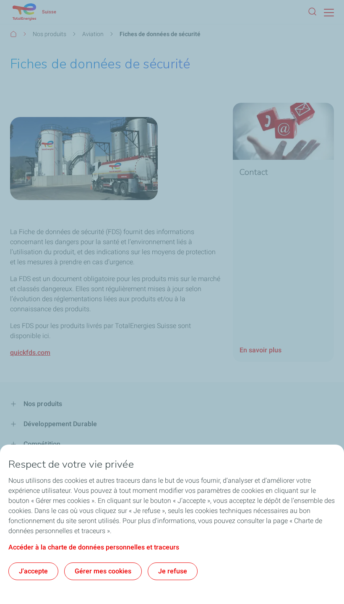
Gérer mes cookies (103, 571)
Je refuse (172, 571)
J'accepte (33, 571)
